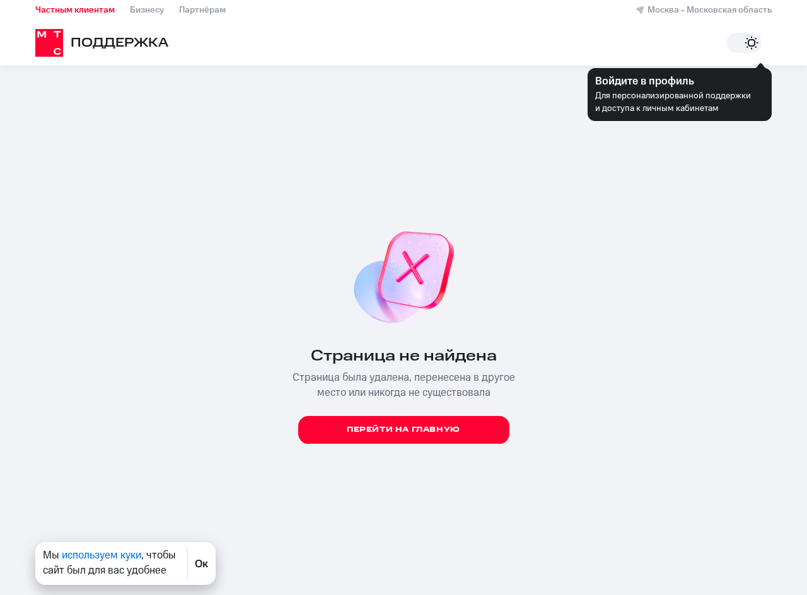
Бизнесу (147, 10)
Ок (201, 563)
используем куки (101, 555)
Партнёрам (202, 10)
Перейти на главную (403, 429)
